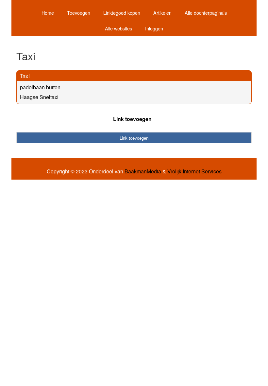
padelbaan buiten (40, 87)
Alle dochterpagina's (206, 12)
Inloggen (154, 28)
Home (48, 12)
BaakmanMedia (143, 171)
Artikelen (162, 12)
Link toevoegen (132, 119)
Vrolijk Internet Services (194, 171)
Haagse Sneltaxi (39, 97)
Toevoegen (78, 12)
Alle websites (118, 28)
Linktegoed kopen (121, 12)
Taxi (25, 76)
